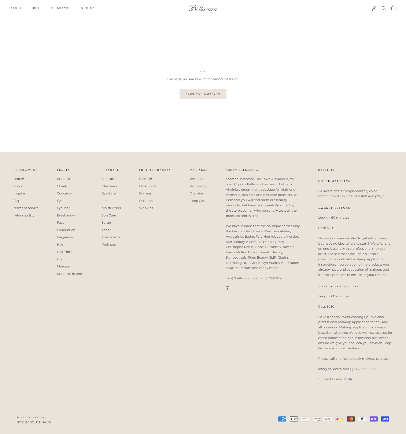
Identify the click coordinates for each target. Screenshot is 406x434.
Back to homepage (203, 94)
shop (35, 8)
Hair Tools (64, 252)
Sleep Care (197, 201)
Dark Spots (147, 186)
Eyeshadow (66, 215)
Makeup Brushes (70, 274)
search (19, 179)
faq (16, 201)
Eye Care (109, 193)
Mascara (63, 266)
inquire (87, 8)
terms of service (26, 208)
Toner (106, 230)
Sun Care (109, 215)
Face (60, 222)
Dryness (145, 193)
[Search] (384, 8)
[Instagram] (227, 288)
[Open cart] (393, 8)
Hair (60, 244)
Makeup (63, 179)
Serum (107, 222)
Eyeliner (63, 208)
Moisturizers (111, 208)
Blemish (145, 179)
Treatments (111, 237)
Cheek (62, 186)
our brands (60, 8)
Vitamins (196, 193)
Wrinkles (146, 208)
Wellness (109, 244)
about (16, 8)
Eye (60, 201)
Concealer (65, 193)
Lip (59, 259)
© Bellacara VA (31, 417)
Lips (105, 201)
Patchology (198, 186)
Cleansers (109, 186)
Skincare (108, 179)
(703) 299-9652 (271, 278)
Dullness (145, 201)
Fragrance (65, 237)
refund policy (24, 215)
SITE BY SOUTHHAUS (34, 422)
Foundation (66, 230)
